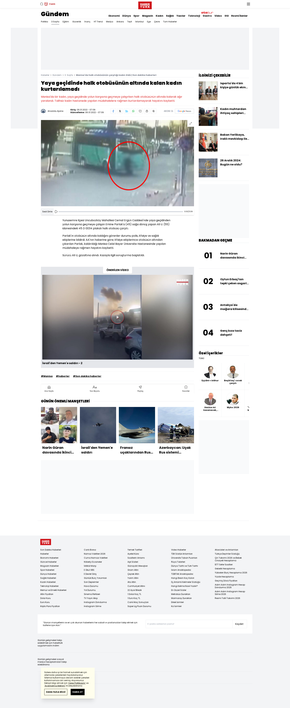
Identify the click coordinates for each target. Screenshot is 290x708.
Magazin (147, 15)
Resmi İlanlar (239, 15)
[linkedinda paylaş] (126, 111)
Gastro (207, 15)
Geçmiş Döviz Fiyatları (226, 580)
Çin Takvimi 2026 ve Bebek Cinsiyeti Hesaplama (228, 559)
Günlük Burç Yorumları (95, 578)
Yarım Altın (133, 578)
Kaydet (239, 624)
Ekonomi (114, 15)
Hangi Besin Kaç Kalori (182, 578)
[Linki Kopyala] (153, 111)
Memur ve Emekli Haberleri (53, 590)
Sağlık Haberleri (48, 578)
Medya (109, 21)
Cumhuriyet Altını (136, 586)
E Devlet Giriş (90, 574)
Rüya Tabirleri (178, 561)
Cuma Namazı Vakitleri (96, 557)
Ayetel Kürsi (133, 553)
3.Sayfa (55, 21)
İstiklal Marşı (90, 565)
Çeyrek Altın (133, 574)
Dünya (126, 15)
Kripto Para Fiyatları (50, 606)
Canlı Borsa (90, 549)
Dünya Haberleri (48, 574)
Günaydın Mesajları (138, 565)
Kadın (159, 15)
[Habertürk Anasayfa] (145, 4)
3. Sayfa (69, 75)
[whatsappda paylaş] (133, 111)
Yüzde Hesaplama (224, 576)
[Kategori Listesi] (248, 4)
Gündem (55, 14)
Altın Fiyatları (46, 594)
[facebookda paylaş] (113, 111)
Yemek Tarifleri (135, 549)
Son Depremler (91, 582)
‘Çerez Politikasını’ (77, 683)
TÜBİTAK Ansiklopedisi (182, 574)
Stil (227, 15)
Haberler (45, 75)
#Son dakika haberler (87, 376)
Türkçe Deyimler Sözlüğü (227, 553)
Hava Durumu (91, 586)
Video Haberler (178, 549)
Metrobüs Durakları (180, 594)
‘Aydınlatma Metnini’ (54, 685)
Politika (44, 21)
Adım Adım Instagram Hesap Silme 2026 (230, 593)
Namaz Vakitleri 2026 (94, 553)
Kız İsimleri (176, 606)
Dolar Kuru (45, 598)
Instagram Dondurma (95, 602)
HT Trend (98, 21)
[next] (192, 432)
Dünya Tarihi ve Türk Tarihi (184, 565)
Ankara (120, 21)
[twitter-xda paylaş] (120, 111)
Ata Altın (132, 582)
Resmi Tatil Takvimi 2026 (227, 598)
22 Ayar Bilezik (135, 590)
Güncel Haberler (48, 561)
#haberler (63, 376)
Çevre (157, 21)
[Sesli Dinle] (56, 212)
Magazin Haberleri (49, 565)
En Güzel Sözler (178, 590)
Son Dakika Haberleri (50, 549)
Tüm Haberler (170, 21)
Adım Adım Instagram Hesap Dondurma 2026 (230, 586)
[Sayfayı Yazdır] (147, 111)
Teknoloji (194, 15)
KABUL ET (77, 692)
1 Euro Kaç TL (134, 598)
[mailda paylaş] (140, 111)
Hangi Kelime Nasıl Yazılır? (184, 586)
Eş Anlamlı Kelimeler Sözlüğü (185, 582)
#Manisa (47, 376)
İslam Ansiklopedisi (181, 569)
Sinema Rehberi (92, 594)
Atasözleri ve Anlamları (226, 549)
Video (218, 15)
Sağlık (170, 15)
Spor (136, 15)
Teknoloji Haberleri (49, 586)
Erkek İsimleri (177, 602)
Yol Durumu (90, 590)
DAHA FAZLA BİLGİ (55, 692)
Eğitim (66, 21)
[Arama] (42, 4)
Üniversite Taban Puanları (184, 557)
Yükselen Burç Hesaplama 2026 (231, 572)
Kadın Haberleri (48, 582)
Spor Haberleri (47, 569)
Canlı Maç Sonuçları (138, 602)
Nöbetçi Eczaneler (93, 561)
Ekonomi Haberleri (49, 557)
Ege (149, 21)
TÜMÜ (201, 358)
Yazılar (181, 15)
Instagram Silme (92, 606)
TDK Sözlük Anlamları (181, 553)
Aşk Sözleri (133, 561)
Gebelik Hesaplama (225, 568)
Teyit (129, 21)
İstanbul (139, 21)
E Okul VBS (89, 569)
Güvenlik (76, 21)
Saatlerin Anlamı (136, 557)
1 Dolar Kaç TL (134, 594)
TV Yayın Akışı (91, 598)
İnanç (87, 21)
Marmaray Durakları (181, 598)
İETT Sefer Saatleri (224, 564)
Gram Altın (133, 569)
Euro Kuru (45, 602)
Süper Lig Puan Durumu (139, 606)
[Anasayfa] (45, 542)
